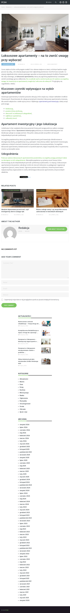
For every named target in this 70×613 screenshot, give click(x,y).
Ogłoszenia (24, 398)
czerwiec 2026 (25, 430)
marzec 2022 (24, 567)
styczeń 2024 (24, 510)
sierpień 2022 (24, 554)
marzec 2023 (24, 534)
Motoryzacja (24, 393)
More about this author (56, 229)
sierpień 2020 (24, 600)
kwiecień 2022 (25, 565)
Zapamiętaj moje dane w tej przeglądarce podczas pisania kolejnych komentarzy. (31, 300)
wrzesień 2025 (25, 455)
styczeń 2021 (24, 598)
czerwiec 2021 (24, 587)
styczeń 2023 (24, 540)
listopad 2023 (24, 515)
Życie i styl (23, 412)
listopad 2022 (24, 545)
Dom (12, 64)
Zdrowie (23, 409)
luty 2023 (23, 537)
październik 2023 (26, 518)
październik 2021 (25, 581)
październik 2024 (26, 485)
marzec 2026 (24, 438)
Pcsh (4, 2)
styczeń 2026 (24, 444)
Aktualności (6, 64)
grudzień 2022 (25, 543)
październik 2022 (26, 548)
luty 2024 (23, 507)
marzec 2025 (24, 471)
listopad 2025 (24, 449)
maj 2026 (23, 433)
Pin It (29, 177)
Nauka (22, 395)
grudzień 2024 (25, 479)
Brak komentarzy (52, 64)
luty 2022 (23, 570)
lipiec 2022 (23, 556)
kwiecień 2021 (24, 589)
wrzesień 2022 (25, 551)
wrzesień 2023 (25, 521)
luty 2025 (23, 474)
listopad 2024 (25, 482)
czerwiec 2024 (25, 496)
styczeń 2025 (24, 477)
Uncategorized (25, 404)
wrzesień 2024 (25, 488)
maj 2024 (23, 499)
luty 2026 (23, 441)
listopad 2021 (24, 578)
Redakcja (22, 64)
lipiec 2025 (23, 460)
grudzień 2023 (25, 512)
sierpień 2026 (24, 424)
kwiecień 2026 (25, 435)
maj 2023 (23, 529)
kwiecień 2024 (25, 501)
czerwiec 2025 (25, 463)
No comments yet (9, 249)
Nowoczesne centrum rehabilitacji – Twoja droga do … (29, 323)
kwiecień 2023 (25, 532)
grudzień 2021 (24, 576)
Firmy (22, 387)
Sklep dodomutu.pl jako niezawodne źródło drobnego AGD (28, 361)
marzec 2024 (24, 504)
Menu (50, 2)
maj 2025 (23, 466)
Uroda (22, 406)
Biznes (22, 382)
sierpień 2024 (24, 490)
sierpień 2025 (24, 457)
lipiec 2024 (24, 493)
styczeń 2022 (24, 573)
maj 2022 (23, 562)
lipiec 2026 (23, 427)
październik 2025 (26, 452)
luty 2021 (23, 595)
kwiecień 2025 (25, 468)
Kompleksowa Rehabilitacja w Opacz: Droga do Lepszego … (28, 331)
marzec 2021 (24, 592)
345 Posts (27, 231)
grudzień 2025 (25, 446)
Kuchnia (22, 390)
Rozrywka (23, 401)
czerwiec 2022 (25, 559)
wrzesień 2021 (25, 584)
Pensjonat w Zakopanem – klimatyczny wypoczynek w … (28, 340)
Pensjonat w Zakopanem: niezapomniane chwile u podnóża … (26, 350)
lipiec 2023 (23, 523)
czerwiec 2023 (25, 526)
